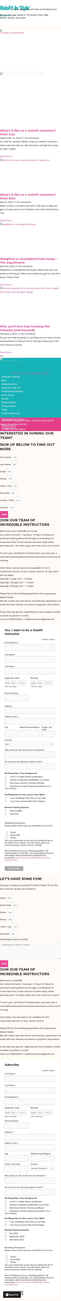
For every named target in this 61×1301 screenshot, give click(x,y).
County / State (7, 500)
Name (3, 912)
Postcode (5, 493)
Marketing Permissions (15, 823)
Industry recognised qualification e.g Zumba (29, 780)
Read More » (6, 156)
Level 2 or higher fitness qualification (26, 776)
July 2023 (14, 814)
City (6, 727)
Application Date (12, 678)
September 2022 (16, 1236)
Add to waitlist (16, 811)
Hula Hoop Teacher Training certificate (27, 783)
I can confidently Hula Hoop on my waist (28, 798)
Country (4, 507)
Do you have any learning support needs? (23, 761)
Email (3, 471)
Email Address (12, 642)
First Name (6, 457)
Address (8, 706)
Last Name (5, 464)
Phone (3, 478)
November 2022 (16, 1240)
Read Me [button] (13, 1294)
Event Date (6, 905)
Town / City (6, 485)
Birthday (34, 678)
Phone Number (11, 693)
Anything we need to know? (14, 939)
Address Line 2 (11, 716)
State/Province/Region (30, 727)
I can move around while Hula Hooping (27, 801)
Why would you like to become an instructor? (25, 750)
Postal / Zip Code (47, 728)
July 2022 (13, 1233)
